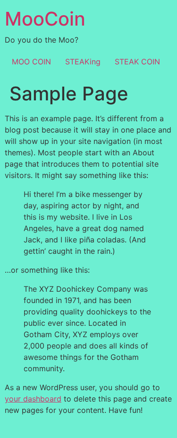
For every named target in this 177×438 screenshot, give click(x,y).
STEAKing (83, 61)
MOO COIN (31, 61)
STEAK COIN (137, 61)
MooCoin (45, 18)
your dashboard (33, 398)
